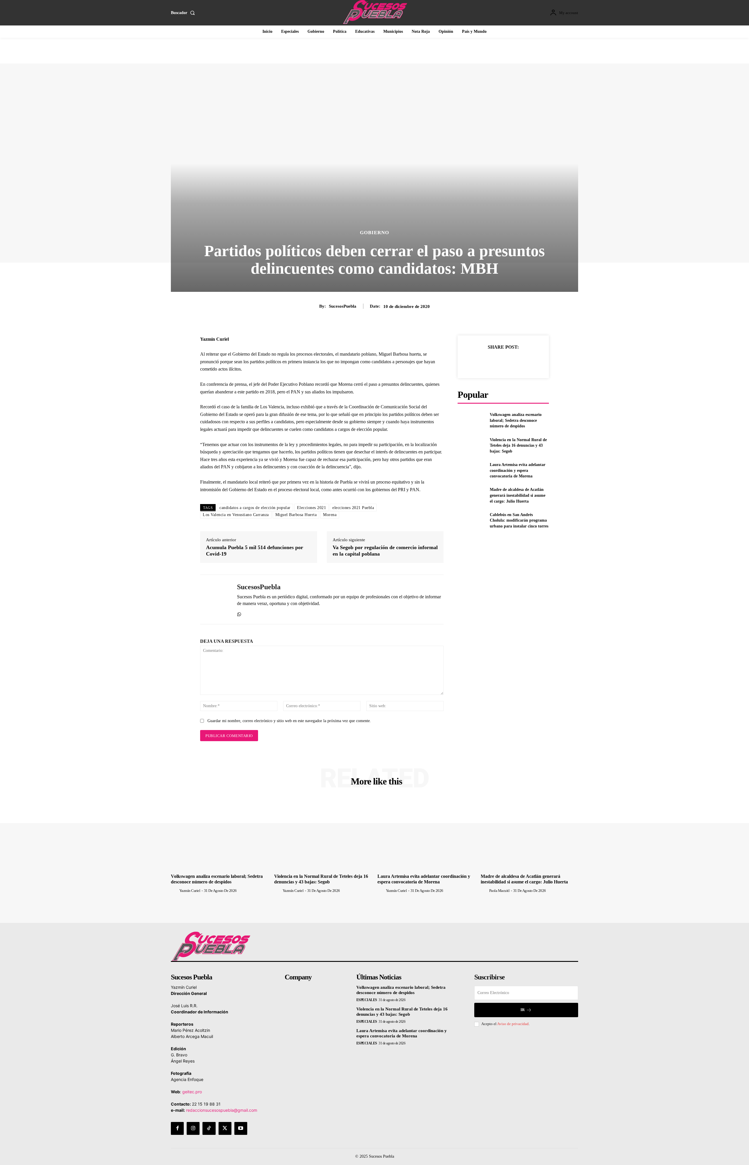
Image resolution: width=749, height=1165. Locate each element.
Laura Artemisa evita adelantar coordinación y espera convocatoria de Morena (517, 470)
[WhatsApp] (239, 613)
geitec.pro (192, 1091)
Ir (522, 1010)
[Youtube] (240, 1128)
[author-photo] (174, 890)
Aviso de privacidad (513, 1024)
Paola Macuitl (499, 890)
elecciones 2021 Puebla (353, 508)
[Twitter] (496, 361)
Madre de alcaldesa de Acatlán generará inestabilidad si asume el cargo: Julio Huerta (517, 495)
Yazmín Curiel (189, 890)
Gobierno (374, 232)
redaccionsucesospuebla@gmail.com (221, 1110)
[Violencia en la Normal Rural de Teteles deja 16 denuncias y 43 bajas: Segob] (471, 445)
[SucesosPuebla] (214, 599)
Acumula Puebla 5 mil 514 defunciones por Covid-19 (254, 550)
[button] (184, 13)
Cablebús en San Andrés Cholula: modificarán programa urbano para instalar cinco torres (519, 520)
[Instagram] (193, 1128)
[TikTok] (208, 1128)
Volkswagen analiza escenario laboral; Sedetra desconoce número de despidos (516, 420)
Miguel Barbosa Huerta (296, 515)
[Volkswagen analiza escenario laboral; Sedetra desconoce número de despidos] (471, 420)
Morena (329, 515)
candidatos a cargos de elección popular (255, 508)
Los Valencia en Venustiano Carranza (236, 515)
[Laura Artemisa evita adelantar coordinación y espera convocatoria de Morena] (471, 470)
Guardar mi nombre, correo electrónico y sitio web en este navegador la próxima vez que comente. (289, 721)
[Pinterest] (510, 361)
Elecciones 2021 (311, 508)
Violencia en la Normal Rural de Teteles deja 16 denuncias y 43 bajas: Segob (518, 445)
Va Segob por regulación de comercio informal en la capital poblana (385, 550)
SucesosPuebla (342, 306)
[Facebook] (483, 361)
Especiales (366, 1000)
